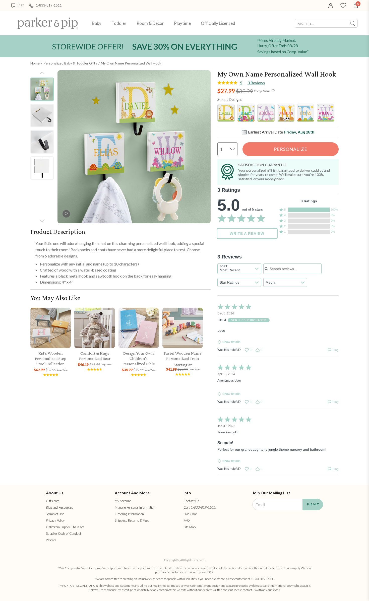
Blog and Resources (59, 507)
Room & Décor (150, 23)
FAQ (186, 520)
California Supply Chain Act (65, 527)
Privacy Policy (55, 520)
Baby (96, 23)
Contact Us (191, 501)
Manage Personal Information (135, 507)
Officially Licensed (218, 23)
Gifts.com (52, 501)
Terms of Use (55, 514)
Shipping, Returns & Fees (132, 520)
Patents (51, 540)
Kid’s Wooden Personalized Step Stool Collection (50, 358)
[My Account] (330, 5)
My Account (123, 501)
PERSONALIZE (290, 149)
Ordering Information (129, 514)
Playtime (182, 23)
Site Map (189, 527)
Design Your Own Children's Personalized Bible (138, 358)
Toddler (119, 23)
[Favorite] (343, 5)
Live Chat (190, 514)
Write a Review (247, 233)
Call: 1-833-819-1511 (199, 507)
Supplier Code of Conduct (63, 533)
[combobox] (239, 268)
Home (35, 63)
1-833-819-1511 (49, 5)
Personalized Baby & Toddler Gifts (70, 63)
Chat (20, 5)
